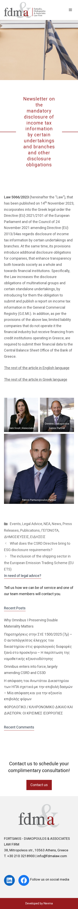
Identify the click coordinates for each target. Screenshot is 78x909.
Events (15, 524)
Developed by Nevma (39, 903)
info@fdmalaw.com (52, 856)
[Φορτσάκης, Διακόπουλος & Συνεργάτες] (24, 10)
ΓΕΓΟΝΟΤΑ (50, 530)
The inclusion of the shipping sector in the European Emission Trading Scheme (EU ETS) (39, 562)
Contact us (39, 785)
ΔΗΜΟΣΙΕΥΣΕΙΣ (16, 537)
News (56, 524)
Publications (30, 530)
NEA (47, 524)
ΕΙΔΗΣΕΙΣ (37, 537)
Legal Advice (32, 524)
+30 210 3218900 (21, 856)
